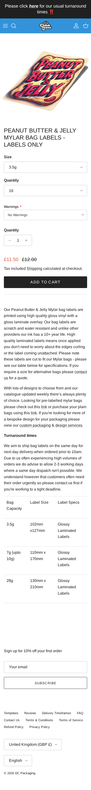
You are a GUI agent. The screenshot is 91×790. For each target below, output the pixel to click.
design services (68, 425)
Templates (11, 713)
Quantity (11, 180)
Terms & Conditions (39, 720)
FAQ (80, 713)
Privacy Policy (39, 727)
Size (8, 157)
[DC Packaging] (45, 26)
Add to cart (45, 282)
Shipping (34, 268)
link (44, 407)
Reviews (30, 713)
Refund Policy (14, 727)
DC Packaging (25, 773)
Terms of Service (71, 720)
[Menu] (5, 25)
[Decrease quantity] (8, 240)
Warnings (11, 207)
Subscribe (45, 683)
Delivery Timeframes (56, 713)
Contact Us (12, 720)
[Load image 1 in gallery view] (45, 79)
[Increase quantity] (27, 240)
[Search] (16, 25)
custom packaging (35, 425)
